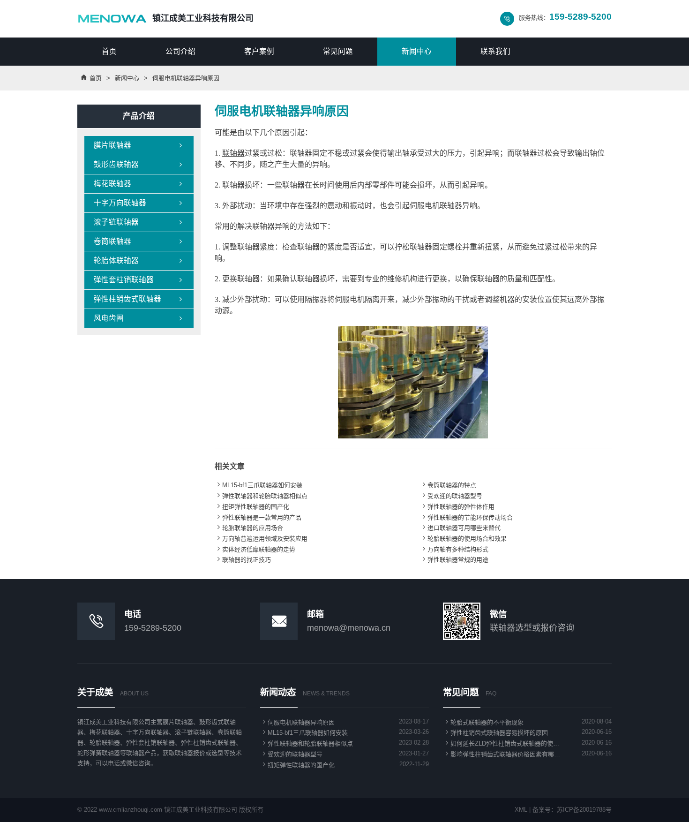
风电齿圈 (139, 318)
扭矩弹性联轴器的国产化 (252, 506)
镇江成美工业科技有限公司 (203, 18)
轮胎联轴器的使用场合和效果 (463, 538)
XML (521, 809)
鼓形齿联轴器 (139, 164)
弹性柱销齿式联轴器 (139, 299)
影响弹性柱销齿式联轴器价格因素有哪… (501, 754)
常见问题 (338, 51)
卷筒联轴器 (139, 241)
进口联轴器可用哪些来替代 (460, 527)
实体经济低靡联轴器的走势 (255, 549)
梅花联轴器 (139, 184)
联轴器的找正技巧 (243, 559)
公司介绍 (180, 51)
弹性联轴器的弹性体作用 (457, 506)
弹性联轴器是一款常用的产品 (258, 517)
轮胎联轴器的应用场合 (249, 527)
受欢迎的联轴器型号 (451, 495)
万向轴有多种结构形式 (454, 549)
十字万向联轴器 (139, 203)
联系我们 (495, 51)
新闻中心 (417, 51)
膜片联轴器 (139, 145)
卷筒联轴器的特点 (448, 485)
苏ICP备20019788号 (584, 809)
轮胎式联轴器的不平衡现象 (483, 722)
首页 (109, 51)
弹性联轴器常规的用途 (454, 559)
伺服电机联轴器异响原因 (297, 722)
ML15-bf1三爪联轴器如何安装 (258, 485)
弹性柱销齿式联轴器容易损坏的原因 (495, 732)
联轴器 (233, 153)
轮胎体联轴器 (139, 260)
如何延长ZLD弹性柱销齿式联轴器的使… (501, 743)
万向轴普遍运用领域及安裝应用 (261, 538)
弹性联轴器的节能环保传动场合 (466, 517)
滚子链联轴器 (139, 222)
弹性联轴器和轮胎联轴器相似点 (261, 495)
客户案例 (259, 51)
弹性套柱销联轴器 (139, 280)
